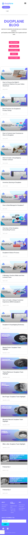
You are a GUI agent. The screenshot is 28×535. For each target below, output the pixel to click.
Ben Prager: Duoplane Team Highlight (14, 396)
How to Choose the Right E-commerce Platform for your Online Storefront (13, 84)
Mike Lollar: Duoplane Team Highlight (14, 444)
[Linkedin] (7, 528)
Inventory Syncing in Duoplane (12, 182)
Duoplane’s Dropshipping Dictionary (13, 324)
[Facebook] (3, 528)
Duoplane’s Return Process (11, 252)
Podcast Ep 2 (7, 489)
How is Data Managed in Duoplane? (13, 205)
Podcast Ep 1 (7, 467)
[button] (25, 3)
